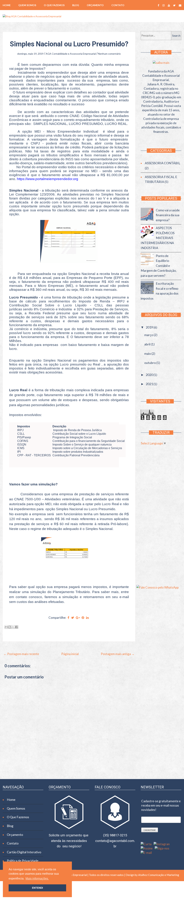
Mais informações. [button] (37, 878)
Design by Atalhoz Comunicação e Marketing (152, 874)
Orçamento (95, 5)
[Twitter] (174, 5)
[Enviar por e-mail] (6, 627)
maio (147, 353)
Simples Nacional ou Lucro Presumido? (69, 44)
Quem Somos (27, 5)
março (149, 335)
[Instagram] (163, 5)
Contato (117, 5)
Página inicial (70, 654)
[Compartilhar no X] (13, 627)
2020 (149, 375)
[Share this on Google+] (78, 617)
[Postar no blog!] (10, 627)
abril (147, 344)
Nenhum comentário (109, 53)
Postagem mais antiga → (117, 654)
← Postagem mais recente (21, 654)
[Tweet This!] (72, 617)
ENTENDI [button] (37, 887)
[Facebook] (158, 5)
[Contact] (180, 5)
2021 (149, 384)
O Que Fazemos (54, 5)
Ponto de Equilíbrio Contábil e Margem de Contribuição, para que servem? (158, 266)
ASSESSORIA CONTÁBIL (162, 163)
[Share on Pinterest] (83, 617)
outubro (150, 363)
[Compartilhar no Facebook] (16, 627)
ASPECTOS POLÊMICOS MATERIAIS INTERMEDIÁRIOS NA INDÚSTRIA (157, 238)
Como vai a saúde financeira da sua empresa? (168, 215)
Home (7, 5)
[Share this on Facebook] (68, 617)
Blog (75, 5)
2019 (149, 327)
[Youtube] (169, 5)
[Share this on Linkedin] (87, 617)
